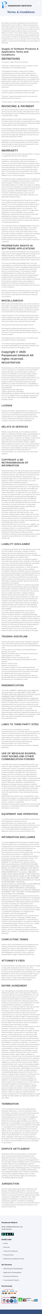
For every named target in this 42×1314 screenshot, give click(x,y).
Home (6, 1243)
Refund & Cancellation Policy (14, 1258)
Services (7, 1247)
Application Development (12, 1272)
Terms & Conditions (11, 1251)
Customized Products (11, 1280)
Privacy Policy (8, 1255)
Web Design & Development (13, 1268)
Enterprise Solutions (11, 1276)
